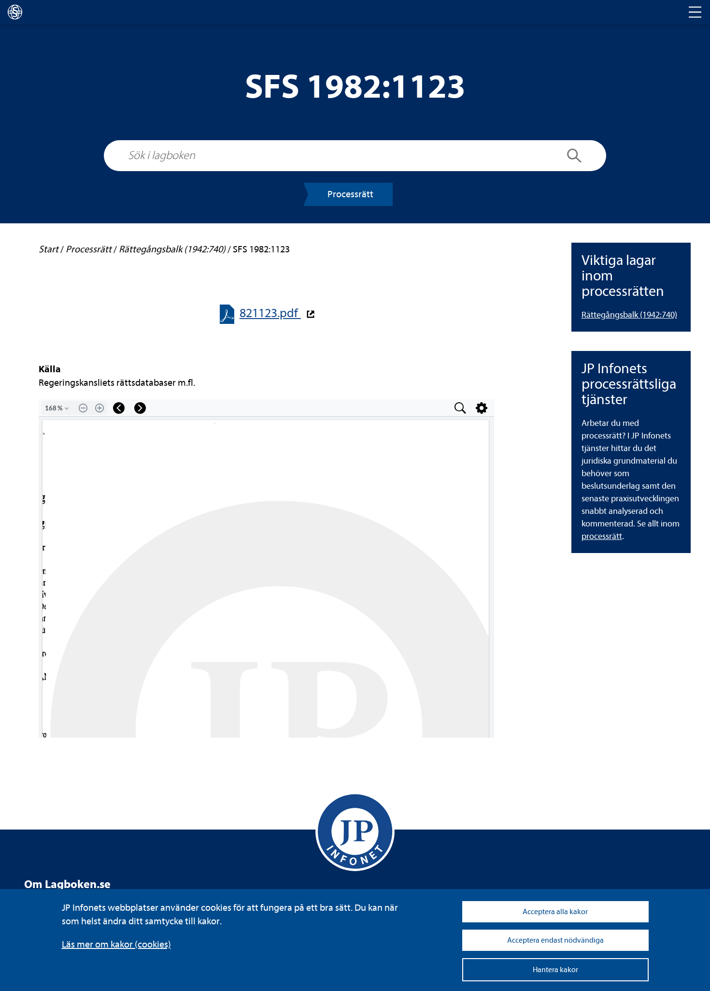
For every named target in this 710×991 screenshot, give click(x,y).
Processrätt (350, 194)
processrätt (602, 536)
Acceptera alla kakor (555, 911)
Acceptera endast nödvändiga (555, 940)
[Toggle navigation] (695, 12)
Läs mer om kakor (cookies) (116, 944)
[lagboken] (15, 12)
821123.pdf (270, 313)
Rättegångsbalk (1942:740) (629, 315)
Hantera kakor (555, 969)
